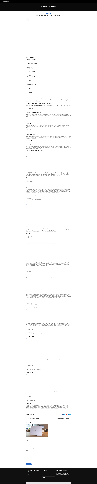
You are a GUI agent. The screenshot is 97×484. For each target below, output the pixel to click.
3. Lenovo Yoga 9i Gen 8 (30, 79)
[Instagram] (59, 478)
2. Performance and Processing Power (32, 63)
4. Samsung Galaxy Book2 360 (31, 81)
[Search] (93, 1)
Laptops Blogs (49, 8)
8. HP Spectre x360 (29, 92)
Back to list (48, 418)
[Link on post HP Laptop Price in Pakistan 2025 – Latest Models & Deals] (37, 430)
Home (46, 8)
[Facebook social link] (63, 414)
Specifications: (29, 75)
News (30, 437)
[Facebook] (57, 478)
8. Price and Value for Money (31, 71)
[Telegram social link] (70, 414)
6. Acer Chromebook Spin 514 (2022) (32, 87)
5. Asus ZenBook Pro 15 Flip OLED (31, 84)
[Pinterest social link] (66, 414)
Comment (27, 450)
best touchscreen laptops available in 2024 (36, 105)
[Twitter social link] (64, 414)
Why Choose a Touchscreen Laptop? (31, 59)
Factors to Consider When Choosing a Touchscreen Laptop (34, 60)
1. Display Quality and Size (30, 62)
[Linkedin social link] (68, 414)
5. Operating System (29, 67)
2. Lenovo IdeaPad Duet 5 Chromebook (32, 76)
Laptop (28, 414)
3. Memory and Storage (30, 64)
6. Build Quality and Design (30, 68)
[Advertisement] (48, 46)
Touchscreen (32, 414)
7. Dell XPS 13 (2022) (30, 89)
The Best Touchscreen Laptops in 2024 (32, 72)
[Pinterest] (61, 478)
